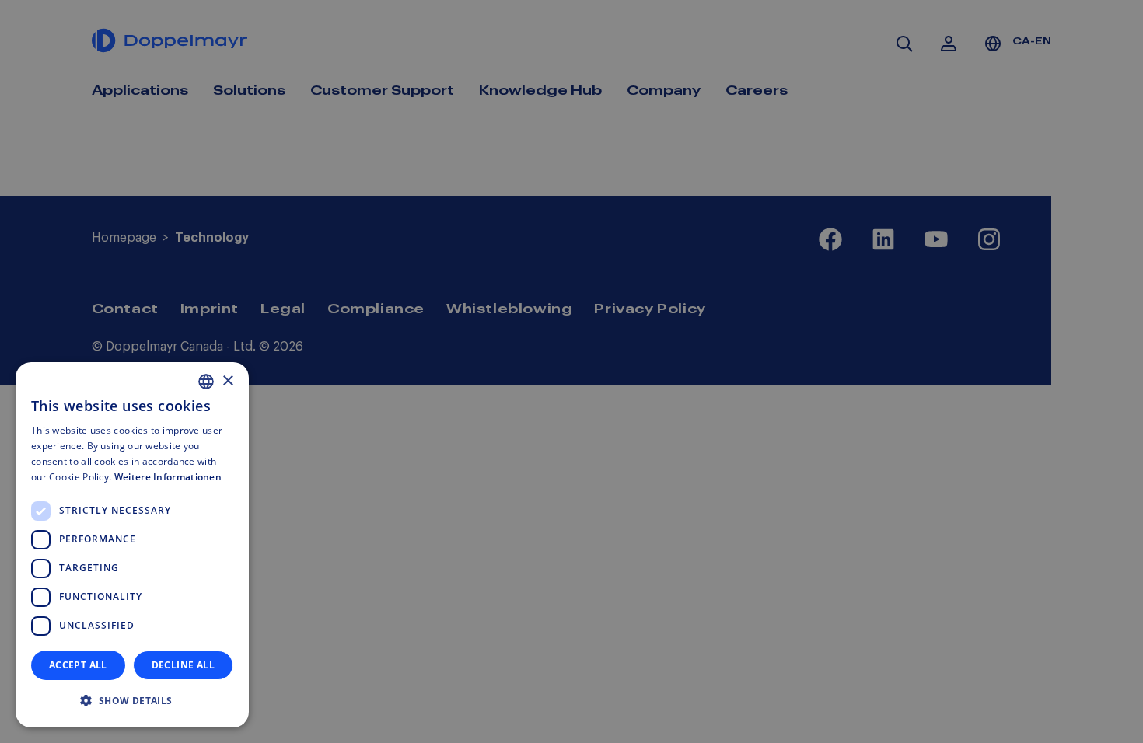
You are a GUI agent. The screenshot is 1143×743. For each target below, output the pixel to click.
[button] (132, 701)
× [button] (227, 381)
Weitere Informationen (168, 476)
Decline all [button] (183, 664)
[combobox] (206, 381)
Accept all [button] (78, 664)
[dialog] (132, 544)
